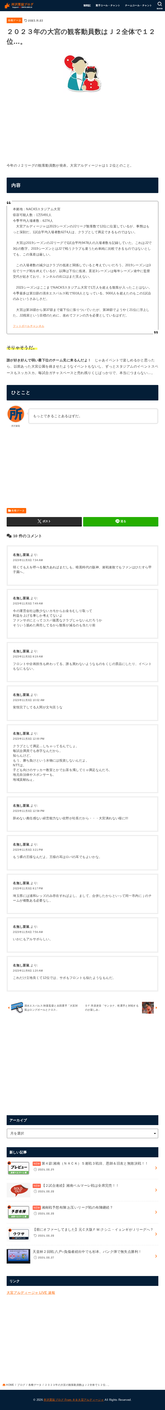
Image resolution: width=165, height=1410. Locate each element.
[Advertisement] (83, 127)
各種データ (14, 20)
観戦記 (87, 5)
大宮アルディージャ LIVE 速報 (31, 1292)
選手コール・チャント (108, 5)
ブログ (21, 1385)
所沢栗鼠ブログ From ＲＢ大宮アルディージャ (74, 1399)
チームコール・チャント (138, 5)
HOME (10, 1385)
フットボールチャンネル (28, 326)
